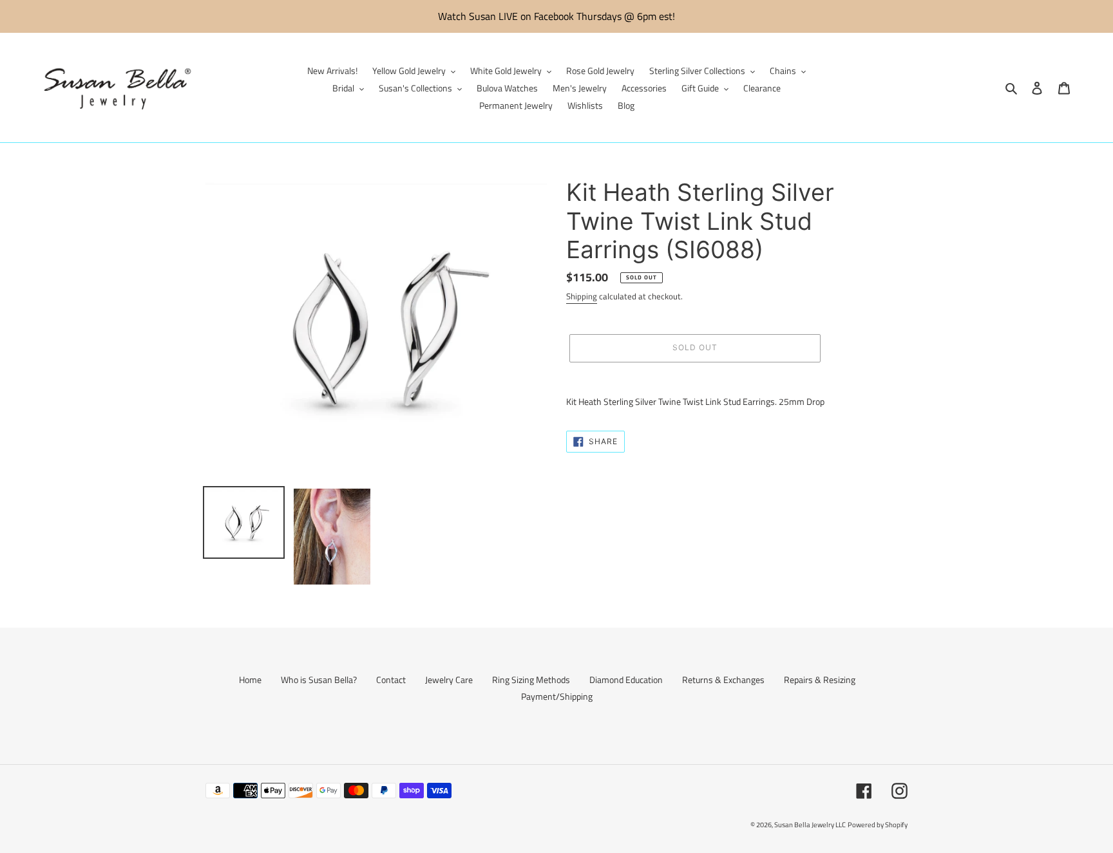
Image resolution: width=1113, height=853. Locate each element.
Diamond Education (626, 679)
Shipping (581, 296)
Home (250, 679)
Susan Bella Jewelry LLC (810, 825)
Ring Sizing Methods (531, 679)
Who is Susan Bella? (319, 679)
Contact (391, 679)
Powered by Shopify (878, 825)
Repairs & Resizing (819, 679)
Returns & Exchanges (723, 679)
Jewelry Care (449, 679)
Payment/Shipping (557, 696)
